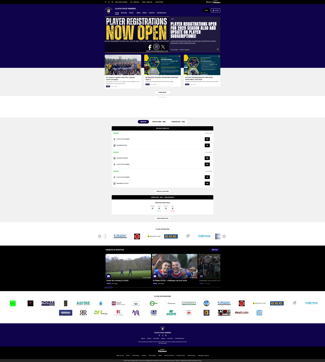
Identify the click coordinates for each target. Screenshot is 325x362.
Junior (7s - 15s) (178, 122)
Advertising (135, 355)
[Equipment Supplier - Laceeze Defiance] (224, 313)
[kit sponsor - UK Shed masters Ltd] (189, 303)
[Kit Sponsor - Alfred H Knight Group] (118, 313)
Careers (144, 355)
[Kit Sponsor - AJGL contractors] (136, 313)
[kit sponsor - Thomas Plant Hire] (48, 303)
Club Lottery (159, 2)
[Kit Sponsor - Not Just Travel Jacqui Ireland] (118, 303)
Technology (152, 355)
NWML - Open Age (147, 2)
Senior (143, 122)
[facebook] (105, 2)
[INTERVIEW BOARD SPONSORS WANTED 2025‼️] (162, 65)
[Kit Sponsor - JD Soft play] (259, 313)
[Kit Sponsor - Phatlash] (241, 313)
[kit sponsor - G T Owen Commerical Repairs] (30, 303)
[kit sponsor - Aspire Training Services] (83, 303)
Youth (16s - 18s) (159, 122)
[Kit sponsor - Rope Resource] (83, 313)
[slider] (108, 287)
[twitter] (109, 2)
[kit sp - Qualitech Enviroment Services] (136, 303)
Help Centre (120, 355)
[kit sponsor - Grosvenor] (171, 303)
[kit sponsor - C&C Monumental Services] (65, 303)
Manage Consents (203, 355)
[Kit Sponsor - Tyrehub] (153, 303)
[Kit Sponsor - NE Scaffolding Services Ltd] (171, 313)
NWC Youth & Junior (121, 2)
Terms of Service (169, 355)
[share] (218, 49)
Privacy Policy (181, 355)
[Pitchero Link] (217, 3)
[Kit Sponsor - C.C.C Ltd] (171, 237)
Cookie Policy (191, 355)
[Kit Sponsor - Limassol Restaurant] (206, 313)
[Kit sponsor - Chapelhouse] (65, 313)
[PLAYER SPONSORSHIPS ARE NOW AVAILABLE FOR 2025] (202, 65)
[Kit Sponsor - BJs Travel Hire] (153, 313)
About (128, 355)
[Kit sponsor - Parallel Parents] (205, 237)
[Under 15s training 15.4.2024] (128, 267)
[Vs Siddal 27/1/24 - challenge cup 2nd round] (174, 267)
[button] (117, 13)
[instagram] (112, 2)
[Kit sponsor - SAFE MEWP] (13, 303)
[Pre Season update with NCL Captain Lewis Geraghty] (123, 65)
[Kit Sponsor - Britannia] (154, 237)
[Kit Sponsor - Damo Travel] (189, 313)
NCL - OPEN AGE (134, 2)
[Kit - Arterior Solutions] (101, 313)
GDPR (160, 355)
